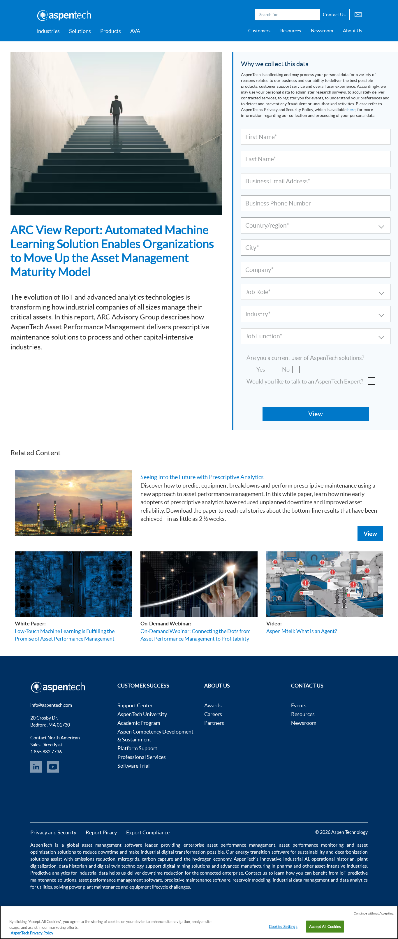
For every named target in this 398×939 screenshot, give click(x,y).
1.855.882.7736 (46, 751)
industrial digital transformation (173, 851)
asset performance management (241, 844)
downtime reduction (162, 872)
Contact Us (334, 14)
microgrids (128, 858)
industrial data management (301, 879)
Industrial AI (296, 858)
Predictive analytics (50, 872)
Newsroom (322, 30)
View (370, 533)
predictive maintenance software (196, 879)
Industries (48, 31)
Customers (259, 30)
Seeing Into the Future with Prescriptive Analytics (202, 477)
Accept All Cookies (325, 926)
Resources (290, 30)
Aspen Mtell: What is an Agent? (301, 631)
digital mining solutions (186, 865)
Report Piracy (101, 832)
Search (314, 14)
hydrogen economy (211, 858)
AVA (135, 31)
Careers (213, 714)
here (351, 109)
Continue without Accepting (374, 913)
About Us (352, 30)
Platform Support (137, 748)
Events (299, 705)
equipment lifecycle (148, 886)
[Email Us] (358, 14)
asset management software (112, 844)
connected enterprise (221, 872)
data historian (73, 865)
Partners (214, 723)
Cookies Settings (283, 926)
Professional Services (141, 757)
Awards (213, 705)
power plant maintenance (94, 886)
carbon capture (157, 858)
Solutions (80, 31)
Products (110, 31)
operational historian (333, 858)
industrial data (93, 872)
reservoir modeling (251, 879)
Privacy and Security (53, 832)
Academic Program (138, 723)
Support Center (135, 705)
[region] (199, 922)
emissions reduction (95, 858)
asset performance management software (120, 879)
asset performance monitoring (311, 844)
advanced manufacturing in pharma (256, 865)
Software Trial (133, 766)
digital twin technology (120, 865)
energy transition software (262, 851)
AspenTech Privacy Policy (32, 933)
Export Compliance (148, 832)
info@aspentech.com (51, 705)
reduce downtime (101, 851)
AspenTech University (142, 714)
